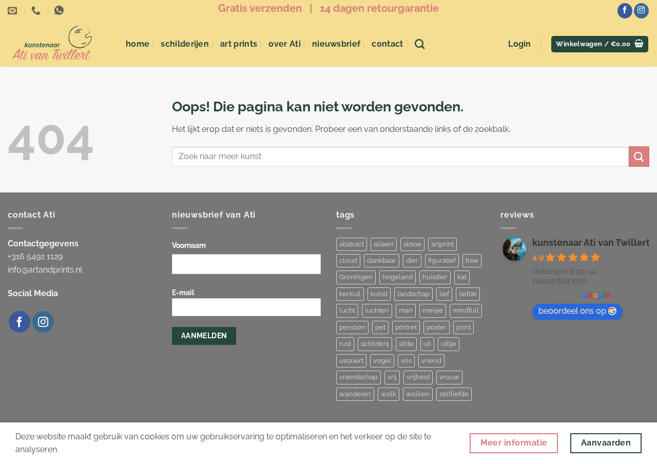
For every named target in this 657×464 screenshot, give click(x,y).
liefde (468, 294)
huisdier (435, 277)
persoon (352, 327)
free (472, 260)
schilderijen (185, 44)
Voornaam (189, 245)
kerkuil (350, 294)
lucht (347, 310)
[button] (519, 44)
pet (380, 327)
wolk (388, 394)
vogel (382, 360)
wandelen (355, 394)
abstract (351, 244)
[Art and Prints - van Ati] (59, 44)
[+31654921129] (37, 11)
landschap (413, 294)
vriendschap (358, 377)
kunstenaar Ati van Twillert (591, 242)
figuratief (442, 260)
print (463, 327)
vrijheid (418, 377)
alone (412, 244)
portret (406, 327)
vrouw (449, 377)
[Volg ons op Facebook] (624, 10)
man (406, 310)
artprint (442, 244)
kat (462, 277)
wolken (418, 394)
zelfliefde (454, 394)
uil (427, 343)
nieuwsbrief (336, 44)
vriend (431, 360)
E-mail (183, 292)
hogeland (397, 277)
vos (406, 360)
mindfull (466, 310)
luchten (377, 310)
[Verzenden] (639, 156)
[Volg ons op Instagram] (641, 10)
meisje (432, 310)
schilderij (375, 343)
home (137, 44)
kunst (379, 294)
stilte (406, 343)
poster (437, 327)
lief (444, 294)
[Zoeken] (419, 44)
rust (345, 343)
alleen (384, 244)
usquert (351, 360)
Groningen (356, 277)
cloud (348, 260)
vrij (392, 377)
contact (387, 44)
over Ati (284, 44)
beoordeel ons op (572, 311)
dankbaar (381, 260)
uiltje (448, 343)
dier (412, 260)
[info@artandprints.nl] (14, 11)
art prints (238, 44)
